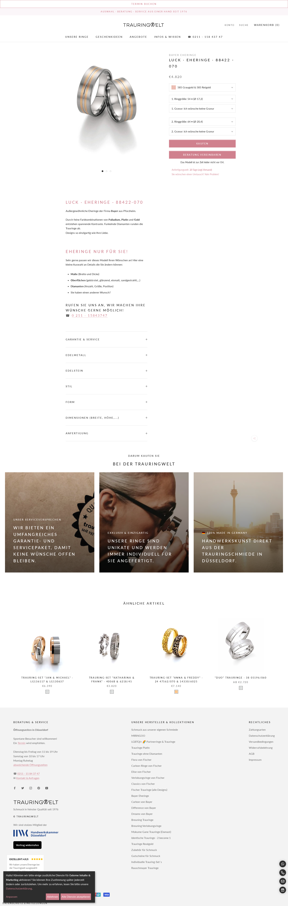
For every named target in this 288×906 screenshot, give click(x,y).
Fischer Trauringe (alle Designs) (149, 789)
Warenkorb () (267, 24)
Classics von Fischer (143, 783)
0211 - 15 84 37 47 (28, 773)
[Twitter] (22, 788)
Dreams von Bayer (142, 813)
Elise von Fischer (141, 771)
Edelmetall (76, 355)
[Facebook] (14, 788)
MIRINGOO (138, 735)
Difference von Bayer (143, 807)
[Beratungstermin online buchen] (282, 890)
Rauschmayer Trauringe (144, 867)
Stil (69, 386)
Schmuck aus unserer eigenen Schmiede (154, 729)
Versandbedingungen (261, 741)
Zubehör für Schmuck (144, 849)
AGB (251, 753)
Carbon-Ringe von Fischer (146, 765)
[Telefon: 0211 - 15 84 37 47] (282, 872)
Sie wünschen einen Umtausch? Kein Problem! (195, 174)
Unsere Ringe (77, 36)
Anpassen (11, 896)
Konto (229, 25)
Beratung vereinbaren (202, 154)
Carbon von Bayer (141, 801)
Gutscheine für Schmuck (145, 855)
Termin (22, 743)
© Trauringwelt (26, 816)
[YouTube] (46, 788)
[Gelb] (176, 691)
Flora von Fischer (141, 759)
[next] (277, 652)
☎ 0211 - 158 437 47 (205, 36)
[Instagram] (30, 788)
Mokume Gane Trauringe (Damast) (151, 831)
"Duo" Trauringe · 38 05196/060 (241, 677)
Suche (244, 25)
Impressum (255, 759)
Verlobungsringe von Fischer (147, 777)
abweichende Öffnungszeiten (30, 764)
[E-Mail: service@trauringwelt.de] (282, 881)
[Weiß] (47, 691)
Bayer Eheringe (140, 795)
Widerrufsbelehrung (260, 747)
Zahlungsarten (257, 729)
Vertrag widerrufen (27, 845)
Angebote (138, 36)
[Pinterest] (38, 788)
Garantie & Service (83, 339)
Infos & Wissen (167, 36)
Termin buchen (143, 4)
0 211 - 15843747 (90, 315)
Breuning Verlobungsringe (146, 825)
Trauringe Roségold (142, 843)
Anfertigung (77, 433)
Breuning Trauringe (142, 819)
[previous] (10, 652)
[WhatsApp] (282, 864)
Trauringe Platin (140, 747)
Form (70, 401)
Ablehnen (52, 896)
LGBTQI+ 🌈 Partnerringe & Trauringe (153, 741)
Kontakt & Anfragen (27, 778)
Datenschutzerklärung (262, 735)
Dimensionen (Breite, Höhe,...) (92, 417)
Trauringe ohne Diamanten (146, 753)
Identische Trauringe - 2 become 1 (151, 837)
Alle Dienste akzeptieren (76, 896)
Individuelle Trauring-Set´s (146, 861)
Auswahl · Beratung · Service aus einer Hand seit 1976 (144, 11)
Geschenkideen (109, 36)
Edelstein (74, 370)
